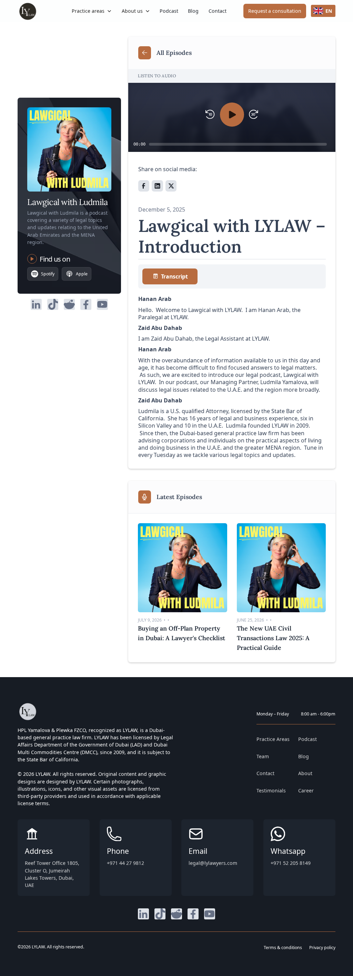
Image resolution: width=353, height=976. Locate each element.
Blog (193, 11)
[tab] (170, 276)
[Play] (232, 115)
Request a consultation (274, 11)
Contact (217, 11)
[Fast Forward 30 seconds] (253, 114)
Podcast (169, 11)
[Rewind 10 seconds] (210, 114)
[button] (92, 11)
